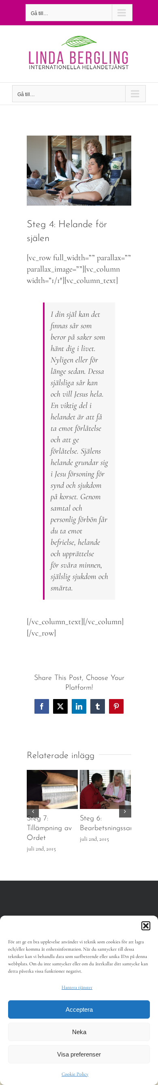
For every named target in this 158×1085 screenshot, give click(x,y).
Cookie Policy (75, 1074)
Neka (79, 1031)
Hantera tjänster (77, 987)
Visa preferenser (79, 1054)
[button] (146, 926)
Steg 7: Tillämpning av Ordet (49, 828)
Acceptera (79, 1009)
